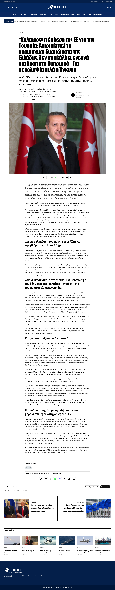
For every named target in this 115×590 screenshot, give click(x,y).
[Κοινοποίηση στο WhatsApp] (55, 177)
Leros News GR (51, 587)
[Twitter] (8, 7)
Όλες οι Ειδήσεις (87, 14)
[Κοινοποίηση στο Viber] (59, 177)
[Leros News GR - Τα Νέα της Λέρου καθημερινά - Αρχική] (57, 7)
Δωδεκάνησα (34, 14)
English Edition (97, 14)
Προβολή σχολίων (91, 487)
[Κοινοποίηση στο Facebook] (44, 177)
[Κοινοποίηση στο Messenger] (51, 177)
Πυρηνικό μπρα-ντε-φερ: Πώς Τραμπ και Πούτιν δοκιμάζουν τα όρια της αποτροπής (42, 508)
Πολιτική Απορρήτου (108, 1)
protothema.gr (33, 463)
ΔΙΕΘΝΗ (22, 33)
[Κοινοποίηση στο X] (48, 177)
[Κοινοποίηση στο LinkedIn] (63, 177)
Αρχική (15, 14)
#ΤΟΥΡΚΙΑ (28, 467)
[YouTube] (16, 7)
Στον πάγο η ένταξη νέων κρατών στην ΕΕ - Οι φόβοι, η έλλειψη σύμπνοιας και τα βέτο (73, 508)
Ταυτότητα (91, 1)
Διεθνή (56, 14)
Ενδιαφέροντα (65, 14)
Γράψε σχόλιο (105, 487)
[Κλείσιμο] (110, 21)
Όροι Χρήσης (102, 1)
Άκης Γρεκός (79, 92)
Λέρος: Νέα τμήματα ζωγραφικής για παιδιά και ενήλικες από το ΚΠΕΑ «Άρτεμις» (58, 21)
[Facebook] (4, 7)
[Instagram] (12, 7)
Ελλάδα (50, 14)
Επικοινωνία (96, 1)
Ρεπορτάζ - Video (75, 14)
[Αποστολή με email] (70, 177)
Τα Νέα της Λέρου (24, 14)
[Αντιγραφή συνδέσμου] (67, 177)
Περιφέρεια (43, 14)
